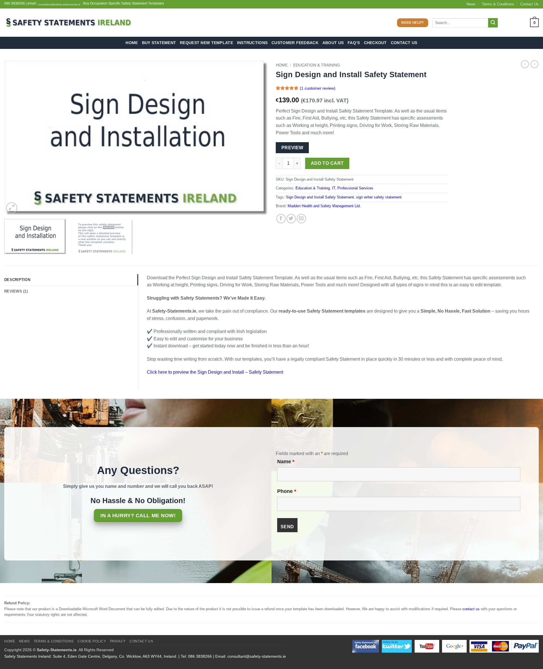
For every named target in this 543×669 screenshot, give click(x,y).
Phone (286, 491)
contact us (471, 609)
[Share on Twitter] (291, 218)
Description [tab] (17, 280)
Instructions (252, 42)
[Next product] (525, 64)
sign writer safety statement (379, 197)
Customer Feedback (295, 42)
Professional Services (355, 188)
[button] (520, 22)
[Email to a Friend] (301, 218)
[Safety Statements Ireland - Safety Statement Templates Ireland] (68, 22)
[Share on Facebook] (281, 218)
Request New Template (206, 42)
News (470, 4)
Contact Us (529, 4)
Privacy (118, 641)
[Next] (255, 137)
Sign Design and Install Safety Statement (320, 197)
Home (132, 42)
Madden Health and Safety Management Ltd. (324, 206)
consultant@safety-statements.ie (59, 4)
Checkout (375, 42)
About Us (333, 42)
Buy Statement (159, 42)
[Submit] (493, 23)
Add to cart (327, 163)
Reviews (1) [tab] (16, 291)
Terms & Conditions (498, 4)
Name (285, 461)
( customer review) (317, 88)
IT (333, 188)
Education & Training (316, 65)
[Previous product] (534, 64)
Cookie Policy (91, 641)
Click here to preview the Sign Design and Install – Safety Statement (215, 372)
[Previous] (17, 137)
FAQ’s (354, 42)
